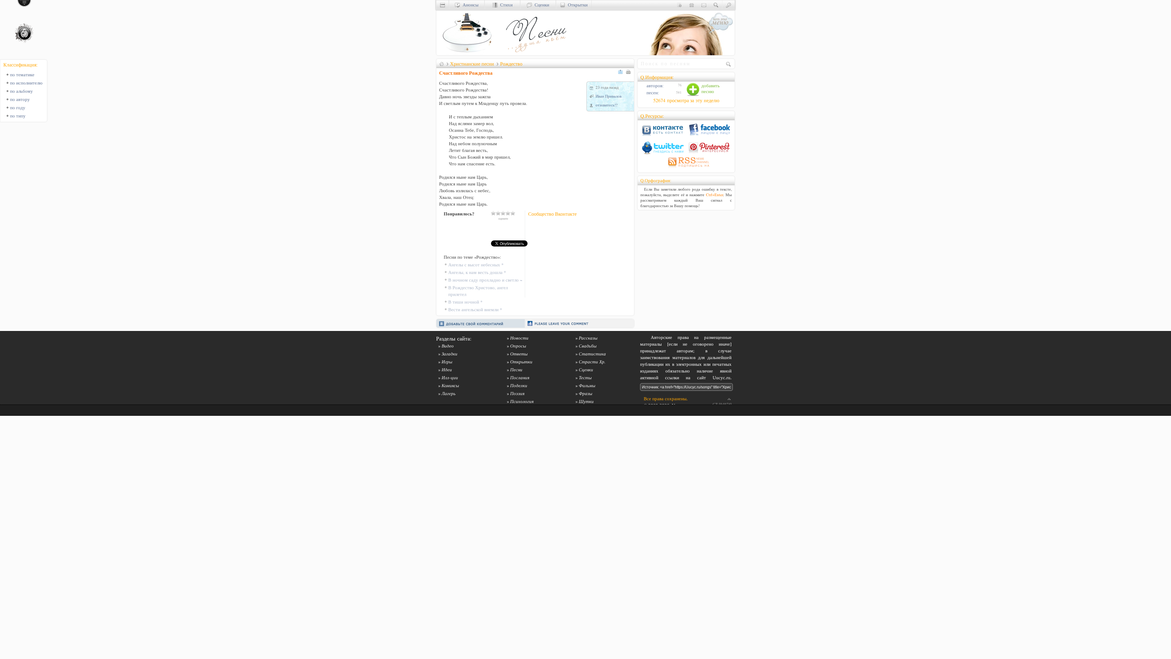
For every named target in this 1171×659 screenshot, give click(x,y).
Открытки (576, 5)
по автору (20, 99)
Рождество (511, 63)
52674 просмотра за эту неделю (686, 100)
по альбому (21, 91)
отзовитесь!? (607, 105)
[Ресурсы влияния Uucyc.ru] (441, 63)
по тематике (22, 74)
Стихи (505, 5)
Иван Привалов (608, 96)
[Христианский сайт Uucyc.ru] (466, 53)
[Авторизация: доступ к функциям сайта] (728, 5)
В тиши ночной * (465, 302)
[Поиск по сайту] (716, 5)
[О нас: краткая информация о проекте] (679, 5)
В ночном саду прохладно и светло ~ (485, 280)
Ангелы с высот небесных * (475, 265)
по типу (18, 116)
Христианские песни (472, 63)
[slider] (503, 213)
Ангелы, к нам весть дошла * (477, 272)
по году (17, 107)
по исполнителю (26, 83)
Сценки (540, 5)
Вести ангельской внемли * (475, 309)
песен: (652, 92)
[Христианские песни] (535, 53)
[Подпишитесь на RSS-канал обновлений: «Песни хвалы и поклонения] (686, 168)
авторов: (654, 85)
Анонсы (469, 5)
